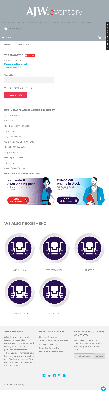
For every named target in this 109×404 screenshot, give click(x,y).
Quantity (8, 75)
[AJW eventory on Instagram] (59, 376)
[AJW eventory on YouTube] (64, 376)
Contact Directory (48, 344)
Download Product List (51, 351)
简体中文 (11, 28)
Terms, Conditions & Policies (53, 340)
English (19, 28)
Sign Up (99, 356)
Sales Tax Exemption (49, 348)
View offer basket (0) (107, 36)
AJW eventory (17, 384)
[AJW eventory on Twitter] (49, 376)
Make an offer (16, 95)
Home (7, 45)
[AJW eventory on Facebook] (54, 376)
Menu (8, 37)
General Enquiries (48, 337)
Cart (104, 37)
